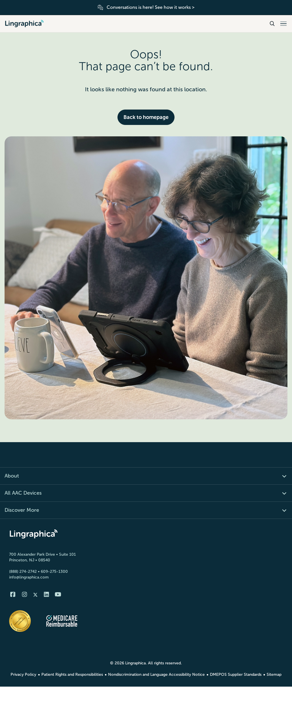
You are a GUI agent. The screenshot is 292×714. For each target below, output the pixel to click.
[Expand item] (281, 476)
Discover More (22, 510)
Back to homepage (146, 117)
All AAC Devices (23, 493)
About (12, 476)
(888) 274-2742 (23, 571)
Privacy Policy (23, 674)
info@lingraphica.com (29, 577)
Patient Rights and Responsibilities (72, 674)
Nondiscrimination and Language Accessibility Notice (156, 674)
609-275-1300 (54, 571)
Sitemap (274, 674)
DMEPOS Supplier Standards (235, 674)
